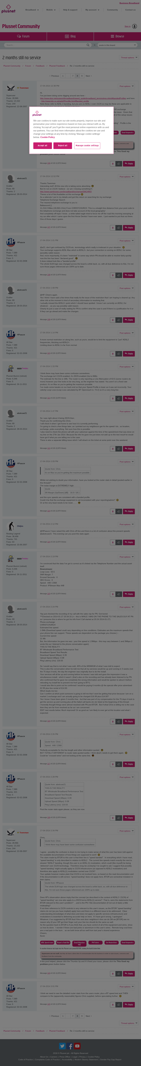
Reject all (62, 146)
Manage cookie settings (87, 146)
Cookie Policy (47, 137)
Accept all (42, 146)
